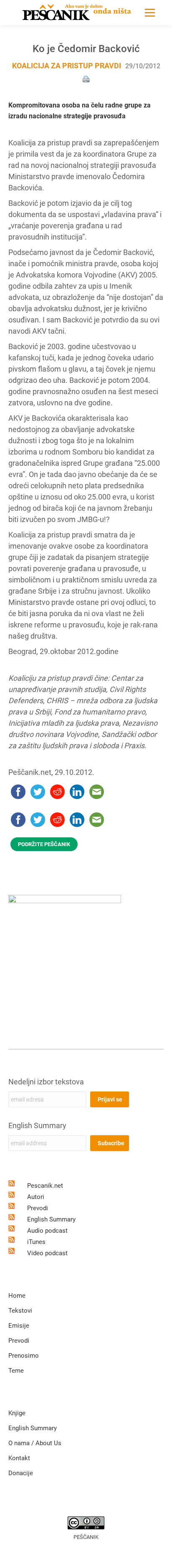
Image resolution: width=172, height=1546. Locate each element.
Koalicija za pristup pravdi (66, 65)
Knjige (16, 1413)
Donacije (20, 1473)
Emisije (18, 1325)
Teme (16, 1370)
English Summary (37, 1125)
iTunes (36, 1242)
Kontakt (19, 1458)
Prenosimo (23, 1355)
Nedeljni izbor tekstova (46, 1081)
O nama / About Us (34, 1443)
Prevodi (37, 1208)
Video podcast (47, 1253)
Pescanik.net (45, 1185)
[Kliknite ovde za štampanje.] (86, 78)
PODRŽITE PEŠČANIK (44, 844)
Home (16, 1295)
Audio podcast (47, 1230)
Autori (35, 1197)
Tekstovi (20, 1310)
